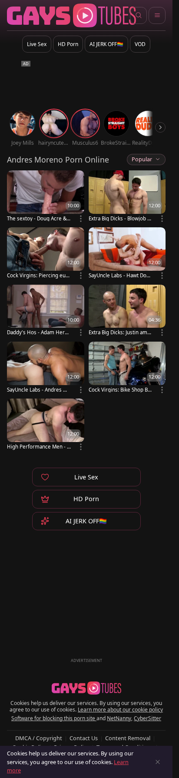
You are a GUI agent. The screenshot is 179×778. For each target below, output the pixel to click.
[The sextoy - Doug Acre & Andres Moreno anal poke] (45, 196)
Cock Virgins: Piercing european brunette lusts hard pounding (39, 275)
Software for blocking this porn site (53, 718)
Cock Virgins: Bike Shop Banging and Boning (119, 389)
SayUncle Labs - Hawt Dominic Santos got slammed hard (120, 275)
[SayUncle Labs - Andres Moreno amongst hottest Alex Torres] (45, 368)
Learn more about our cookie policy (120, 709)
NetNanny (119, 718)
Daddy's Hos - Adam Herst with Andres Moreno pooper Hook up (38, 332)
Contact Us (84, 738)
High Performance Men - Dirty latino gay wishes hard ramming (38, 446)
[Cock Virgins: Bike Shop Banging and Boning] (127, 368)
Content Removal (127, 738)
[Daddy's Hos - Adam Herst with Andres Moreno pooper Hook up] (45, 311)
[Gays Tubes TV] (86, 688)
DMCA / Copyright (38, 738)
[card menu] (81, 218)
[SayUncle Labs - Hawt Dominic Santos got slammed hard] (127, 253)
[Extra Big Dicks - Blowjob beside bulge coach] (127, 196)
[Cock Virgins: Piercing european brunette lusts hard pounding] (45, 253)
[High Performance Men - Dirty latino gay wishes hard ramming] (45, 425)
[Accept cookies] (158, 762)
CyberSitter (147, 718)
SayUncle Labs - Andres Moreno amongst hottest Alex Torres (38, 389)
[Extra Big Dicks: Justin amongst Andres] (127, 311)
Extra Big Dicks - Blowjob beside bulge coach (119, 218)
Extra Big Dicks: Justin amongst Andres (119, 332)
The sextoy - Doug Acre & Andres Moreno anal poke (39, 218)
